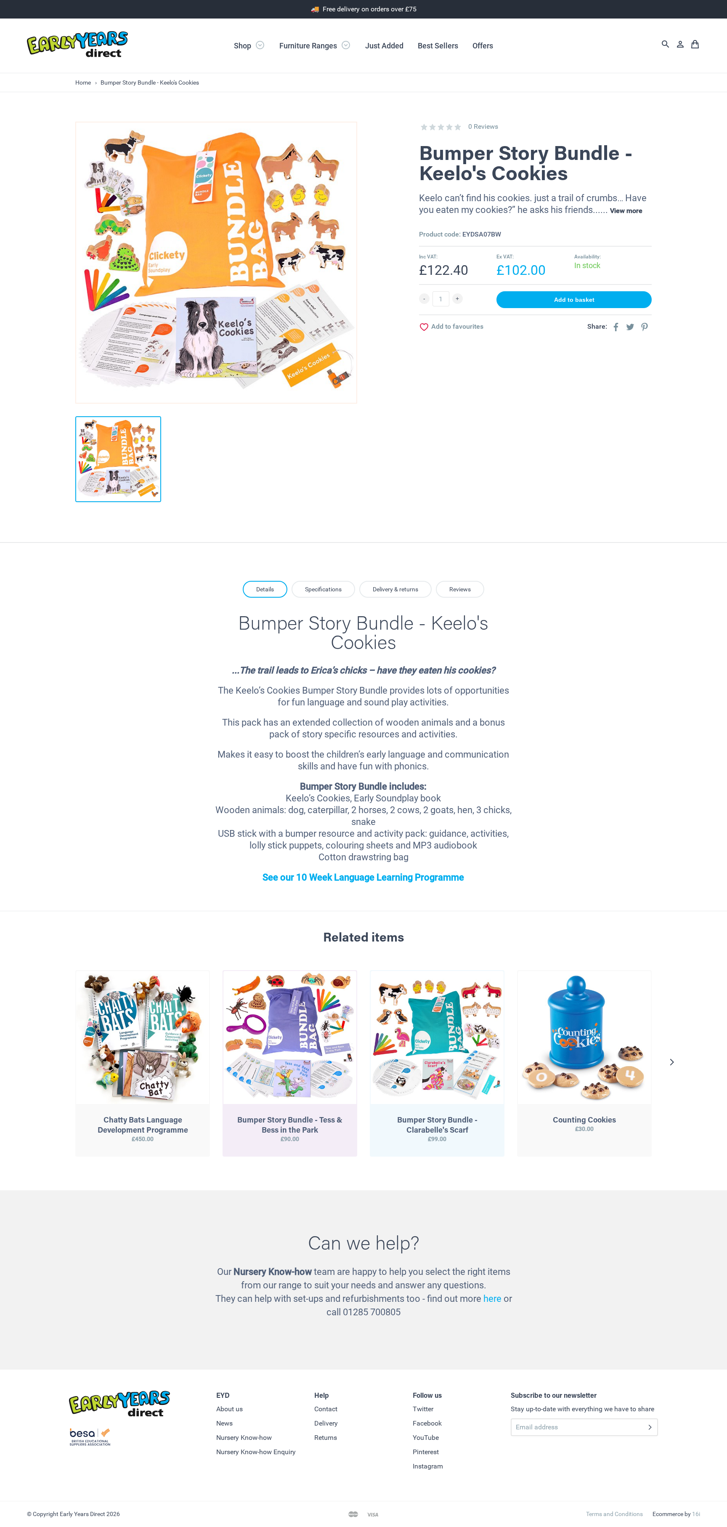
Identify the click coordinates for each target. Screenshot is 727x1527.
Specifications (323, 589)
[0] (424, 127)
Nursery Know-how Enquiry (256, 1452)
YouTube (426, 1438)
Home (83, 82)
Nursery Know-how (244, 1438)
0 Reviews (483, 126)
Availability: (587, 257)
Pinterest (426, 1452)
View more (626, 211)
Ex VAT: (505, 257)
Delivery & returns (395, 589)
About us (229, 1409)
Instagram (428, 1466)
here (492, 1298)
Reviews (460, 589)
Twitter (423, 1409)
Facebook (427, 1423)
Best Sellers (438, 45)
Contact (325, 1409)
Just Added (384, 45)
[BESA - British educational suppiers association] (90, 1439)
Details (265, 589)
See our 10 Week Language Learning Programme (363, 877)
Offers (482, 45)
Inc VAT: (428, 257)
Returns (325, 1438)
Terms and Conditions (614, 1514)
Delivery (326, 1423)
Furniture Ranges (309, 45)
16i (696, 1514)
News (224, 1423)
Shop (243, 45)
